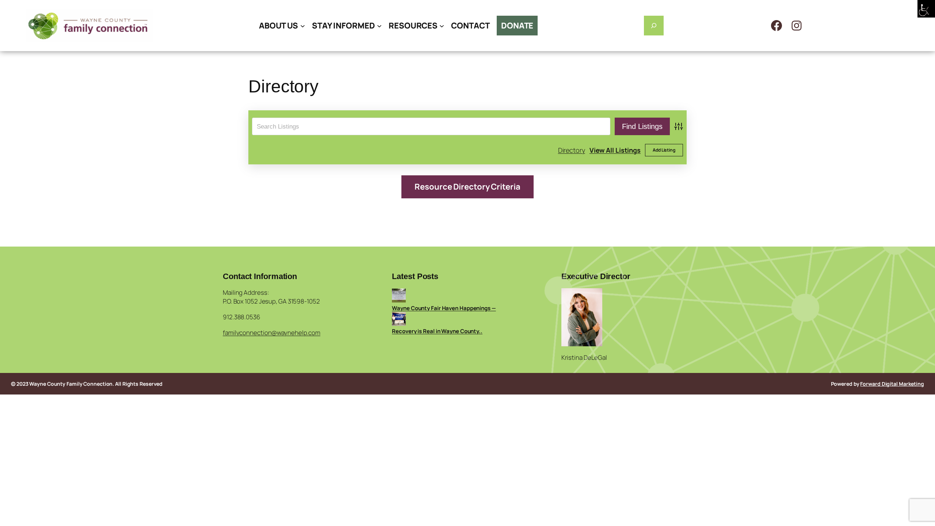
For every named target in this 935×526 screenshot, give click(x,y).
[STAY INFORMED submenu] (379, 25)
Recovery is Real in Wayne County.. (437, 331)
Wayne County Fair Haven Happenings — (444, 308)
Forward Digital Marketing (892, 383)
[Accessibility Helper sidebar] (926, 9)
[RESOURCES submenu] (441, 25)
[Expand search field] (654, 25)
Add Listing (664, 150)
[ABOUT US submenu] (302, 25)
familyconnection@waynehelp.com (271, 332)
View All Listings (615, 150)
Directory (571, 150)
